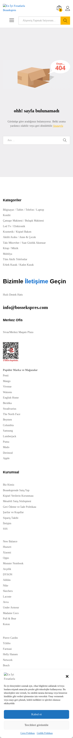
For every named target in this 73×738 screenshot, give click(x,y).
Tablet (19, 209)
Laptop (40, 209)
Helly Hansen (10, 654)
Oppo (6, 558)
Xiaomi (7, 552)
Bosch (6, 665)
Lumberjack (9, 436)
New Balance (10, 541)
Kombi (7, 215)
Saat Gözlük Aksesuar (34, 242)
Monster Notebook (13, 563)
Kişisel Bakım (23, 231)
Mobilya (7, 253)
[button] (67, 676)
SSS (5, 528)
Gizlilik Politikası (45, 733)
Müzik (14, 248)
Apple (6, 458)
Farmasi (7, 648)
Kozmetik (8, 231)
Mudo (6, 447)
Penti (6, 375)
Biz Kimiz (8, 484)
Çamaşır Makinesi (13, 220)
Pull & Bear (9, 618)
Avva (6, 602)
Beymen (7, 419)
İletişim (7, 523)
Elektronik (19, 226)
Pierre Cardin (10, 637)
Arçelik (7, 569)
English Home (11, 397)
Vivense (7, 386)
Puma (6, 441)
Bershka (7, 403)
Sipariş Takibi (10, 517)
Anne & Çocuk (27, 237)
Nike (5, 585)
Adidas (7, 579)
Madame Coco (11, 613)
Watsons (7, 392)
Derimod (8, 452)
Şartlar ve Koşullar (13, 512)
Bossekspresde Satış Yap (16, 490)
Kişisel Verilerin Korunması (18, 495)
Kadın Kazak (26, 264)
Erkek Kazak (10, 264)
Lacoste (7, 596)
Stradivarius (9, 408)
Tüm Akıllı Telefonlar (15, 259)
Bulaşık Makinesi (34, 220)
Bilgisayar (8, 209)
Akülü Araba (10, 237)
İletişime (35, 281)
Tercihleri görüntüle (36, 725)
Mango (7, 381)
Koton (6, 624)
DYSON (7, 574)
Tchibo (7, 643)
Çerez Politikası (27, 733)
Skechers (8, 591)
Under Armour (11, 607)
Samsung (8, 430)
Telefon (30, 209)
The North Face (11, 414)
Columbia (8, 425)
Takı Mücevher (11, 242)
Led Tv (7, 226)
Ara (65, 21)
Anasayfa (58, 125)
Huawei (7, 546)
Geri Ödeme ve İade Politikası (19, 506)
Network (7, 660)
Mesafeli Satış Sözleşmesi (17, 501)
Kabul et (36, 714)
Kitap (6, 248)
